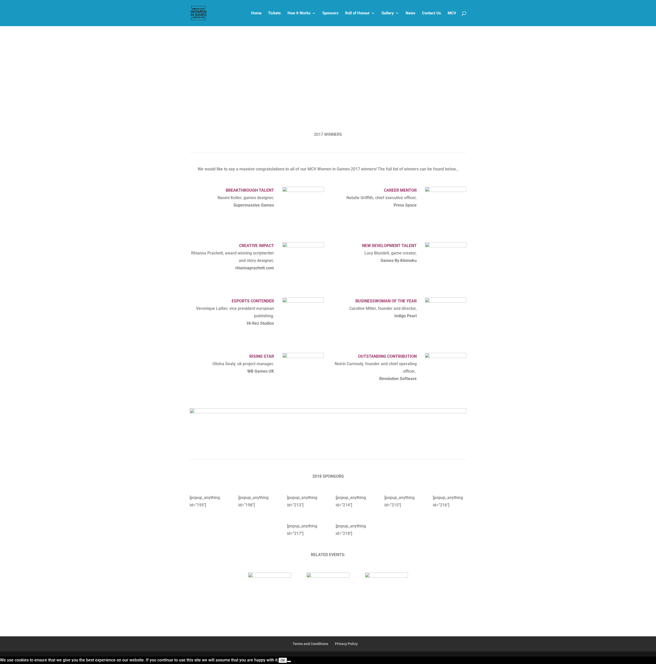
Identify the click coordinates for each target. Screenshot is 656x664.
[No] (289, 661)
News (410, 13)
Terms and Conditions (310, 644)
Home (256, 13)
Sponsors (330, 13)
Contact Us (431, 13)
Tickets (274, 13)
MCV (452, 13)
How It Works (299, 13)
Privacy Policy (346, 644)
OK (283, 660)
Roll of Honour (357, 13)
